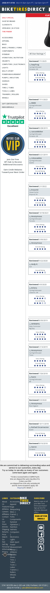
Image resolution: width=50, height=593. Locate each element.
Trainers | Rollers (10, 94)
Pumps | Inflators (10, 77)
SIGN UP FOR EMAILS (41, 517)
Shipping (20, 488)
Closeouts (7, 24)
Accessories (7, 37)
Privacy (5, 552)
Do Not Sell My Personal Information (5, 544)
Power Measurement (11, 74)
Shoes (5, 84)
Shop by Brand (8, 21)
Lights (5, 67)
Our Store (4, 523)
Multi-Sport (8, 71)
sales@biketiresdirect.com (32, 587)
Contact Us (5, 518)
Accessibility (5, 554)
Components (8, 51)
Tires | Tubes (8, 87)
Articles (5, 527)
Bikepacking (15, 509)
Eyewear (5, 54)
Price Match (4, 535)
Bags (4, 44)
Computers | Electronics (13, 64)
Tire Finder (7, 31)
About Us (4, 502)
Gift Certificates (10, 103)
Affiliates (5, 514)
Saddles (5, 81)
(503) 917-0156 (8, 3)
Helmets (6, 61)
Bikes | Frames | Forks (12, 47)
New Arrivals (8, 107)
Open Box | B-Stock (10, 28)
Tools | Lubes (8, 91)
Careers (5, 511)
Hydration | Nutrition (12, 57)
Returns (5, 532)
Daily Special (8, 18)
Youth (12, 577)
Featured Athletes (5, 507)
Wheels (5, 98)
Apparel (5, 41)
